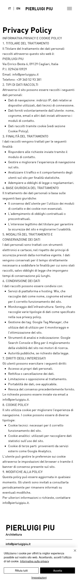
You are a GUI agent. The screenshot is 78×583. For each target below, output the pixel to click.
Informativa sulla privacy (34, 561)
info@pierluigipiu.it (15, 399)
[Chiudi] (72, 552)
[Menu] (69, 8)
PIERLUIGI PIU (39, 8)
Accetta (57, 570)
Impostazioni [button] (39, 577)
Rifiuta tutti (21, 570)
